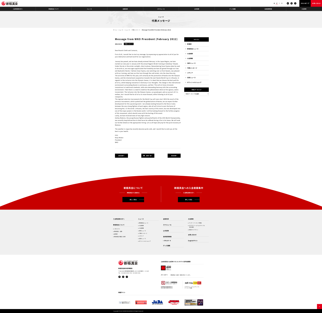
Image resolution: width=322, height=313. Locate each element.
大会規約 (304, 9)
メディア (190, 73)
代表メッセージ (136, 30)
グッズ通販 (232, 9)
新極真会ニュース (192, 49)
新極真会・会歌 (118, 231)
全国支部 (125, 9)
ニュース (89, 9)
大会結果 (190, 54)
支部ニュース (191, 78)
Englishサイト (193, 241)
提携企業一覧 (167, 240)
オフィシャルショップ (194, 82)
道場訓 (116, 234)
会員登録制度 (268, 9)
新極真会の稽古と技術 (120, 236)
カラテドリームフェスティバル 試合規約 (196, 226)
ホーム (115, 30)
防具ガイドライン (193, 230)
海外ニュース (191, 63)
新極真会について (54, 9)
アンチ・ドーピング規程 (195, 223)
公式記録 (196, 9)
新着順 (189, 44)
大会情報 (190, 58)
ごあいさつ (117, 229)
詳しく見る (133, 200)
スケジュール (161, 9)
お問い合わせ (192, 235)
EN (282, 3)
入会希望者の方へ (18, 9)
